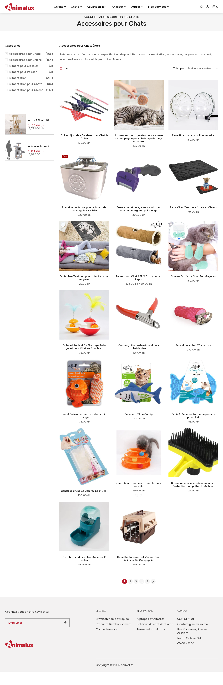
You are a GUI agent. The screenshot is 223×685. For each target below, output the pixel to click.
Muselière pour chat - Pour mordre (193, 135)
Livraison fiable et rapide (112, 619)
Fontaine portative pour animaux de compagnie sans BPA (84, 209)
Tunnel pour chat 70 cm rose (193, 345)
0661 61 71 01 (185, 619)
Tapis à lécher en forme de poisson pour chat (193, 416)
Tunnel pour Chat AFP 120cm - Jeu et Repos (139, 278)
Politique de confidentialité (155, 624)
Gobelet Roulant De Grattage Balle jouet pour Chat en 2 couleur (84, 347)
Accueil (90, 17)
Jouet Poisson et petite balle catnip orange (84, 416)
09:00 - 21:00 (185, 643)
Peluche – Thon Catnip (139, 414)
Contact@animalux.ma (192, 624)
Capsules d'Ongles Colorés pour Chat (84, 490)
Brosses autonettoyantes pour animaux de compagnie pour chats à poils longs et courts (138, 138)
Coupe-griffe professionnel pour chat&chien (138, 347)
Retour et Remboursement (114, 624)
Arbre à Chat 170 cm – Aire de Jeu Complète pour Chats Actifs (40, 120)
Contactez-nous (107, 629)
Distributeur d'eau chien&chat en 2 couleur (84, 558)
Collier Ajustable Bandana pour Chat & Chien (84, 137)
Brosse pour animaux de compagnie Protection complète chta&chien (193, 484)
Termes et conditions (151, 629)
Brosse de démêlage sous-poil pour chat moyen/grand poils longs (139, 209)
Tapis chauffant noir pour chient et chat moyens (84, 278)
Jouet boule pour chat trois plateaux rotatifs (138, 484)
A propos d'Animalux (150, 619)
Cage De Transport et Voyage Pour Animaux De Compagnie (138, 558)
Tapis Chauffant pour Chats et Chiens (193, 207)
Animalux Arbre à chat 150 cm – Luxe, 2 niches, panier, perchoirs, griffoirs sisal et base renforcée (40, 146)
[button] (215, 6)
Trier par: (179, 68)
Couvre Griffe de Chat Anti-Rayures (193, 276)
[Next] (153, 581)
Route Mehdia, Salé (189, 638)
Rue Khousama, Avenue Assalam (192, 631)
